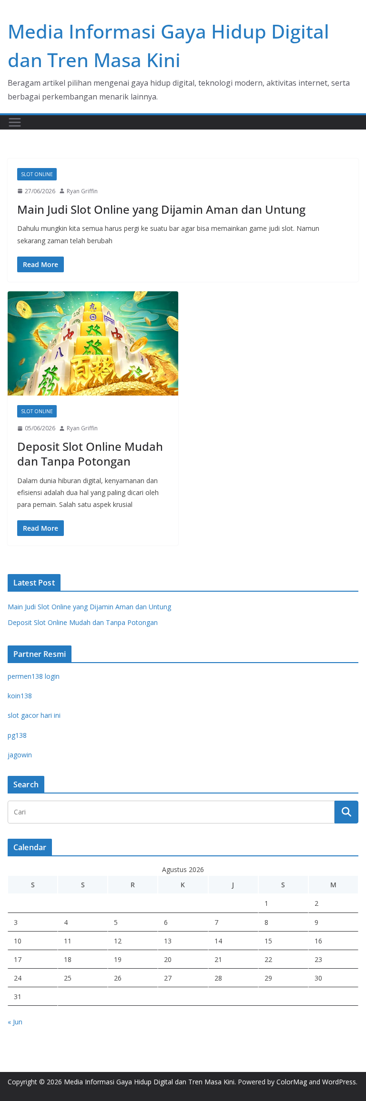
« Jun (15, 1021)
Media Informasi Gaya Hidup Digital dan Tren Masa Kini (149, 1081)
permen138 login (34, 676)
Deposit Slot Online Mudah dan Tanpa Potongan (90, 453)
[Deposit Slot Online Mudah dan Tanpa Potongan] (93, 343)
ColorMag (291, 1081)
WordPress (339, 1081)
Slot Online (37, 174)
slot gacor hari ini (34, 715)
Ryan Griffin (82, 191)
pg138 (17, 735)
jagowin (20, 754)
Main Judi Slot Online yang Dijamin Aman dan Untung (161, 209)
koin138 (20, 695)
